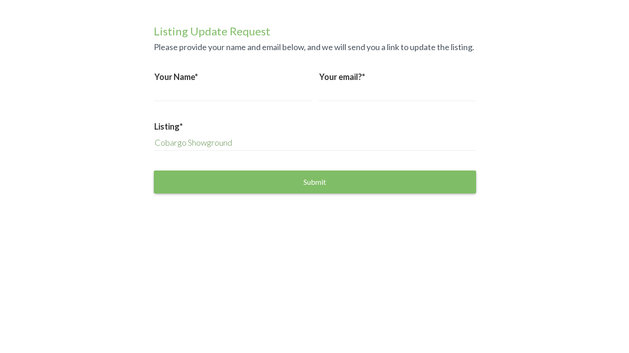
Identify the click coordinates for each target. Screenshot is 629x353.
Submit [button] (314, 181)
